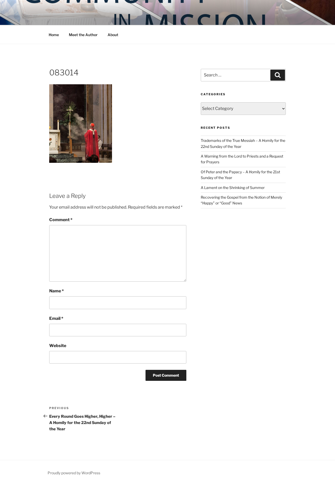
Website (57, 345)
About (113, 34)
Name (56, 290)
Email (56, 318)
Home (54, 34)
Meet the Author (83, 34)
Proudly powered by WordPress (74, 473)
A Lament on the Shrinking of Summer (233, 187)
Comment (60, 219)
